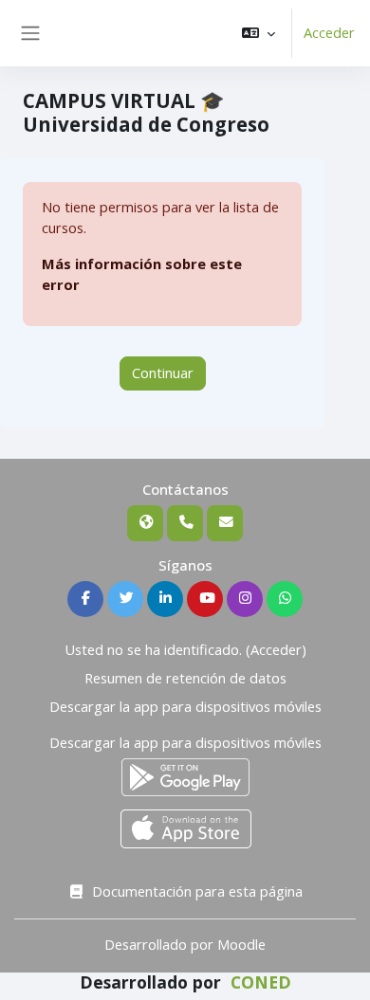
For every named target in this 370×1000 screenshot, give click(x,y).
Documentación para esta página (197, 891)
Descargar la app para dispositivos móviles (185, 706)
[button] (258, 33)
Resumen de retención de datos (185, 677)
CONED (261, 982)
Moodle (241, 944)
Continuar (163, 372)
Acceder (329, 32)
